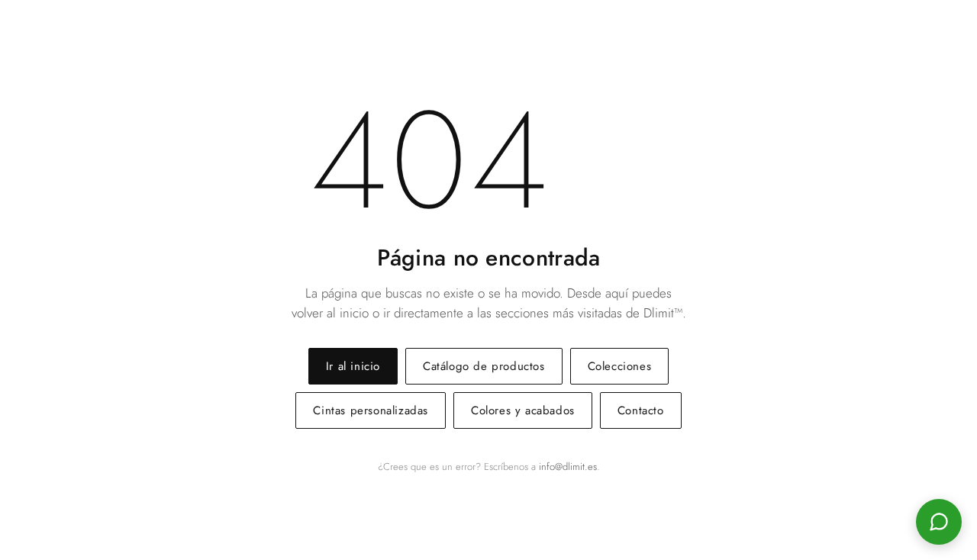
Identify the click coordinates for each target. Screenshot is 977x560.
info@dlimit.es (568, 466)
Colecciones (620, 366)
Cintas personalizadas (370, 410)
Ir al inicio (353, 366)
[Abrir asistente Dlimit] (939, 522)
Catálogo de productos (484, 366)
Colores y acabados (523, 410)
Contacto (640, 410)
